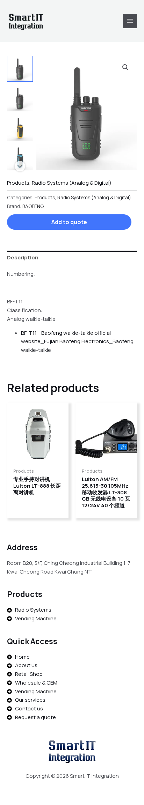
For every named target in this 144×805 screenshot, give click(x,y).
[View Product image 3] (20, 127)
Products (18, 182)
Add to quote (69, 222)
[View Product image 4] (20, 157)
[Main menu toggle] (130, 21)
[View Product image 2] (20, 98)
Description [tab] (22, 257)
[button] (125, 67)
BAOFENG (33, 206)
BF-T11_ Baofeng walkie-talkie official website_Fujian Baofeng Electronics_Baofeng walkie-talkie (77, 341)
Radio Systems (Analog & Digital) (71, 182)
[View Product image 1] (20, 68)
